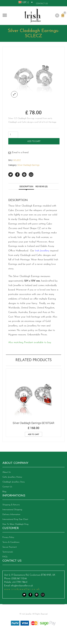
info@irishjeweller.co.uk (22, 586)
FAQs (4, 557)
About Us (6, 472)
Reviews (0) (41, 186)
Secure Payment (9, 547)
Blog (4, 492)
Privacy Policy (8, 537)
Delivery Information (11, 514)
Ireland (31, 246)
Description (26, 186)
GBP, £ (25, 2)
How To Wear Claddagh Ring (15, 524)
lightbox (14, 94)
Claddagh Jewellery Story (13, 482)
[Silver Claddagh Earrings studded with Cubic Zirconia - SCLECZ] (33, 75)
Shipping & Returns (11, 505)
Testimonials (7, 552)
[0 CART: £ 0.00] (63, 17)
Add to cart (33, 141)
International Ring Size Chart (15, 519)
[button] (33, 434)
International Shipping (12, 510)
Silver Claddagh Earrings (28, 165)
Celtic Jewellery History (12, 477)
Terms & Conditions (10, 542)
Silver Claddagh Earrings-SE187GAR (33, 423)
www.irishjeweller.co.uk (22, 589)
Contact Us (42, 4)
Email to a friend (20, 152)
